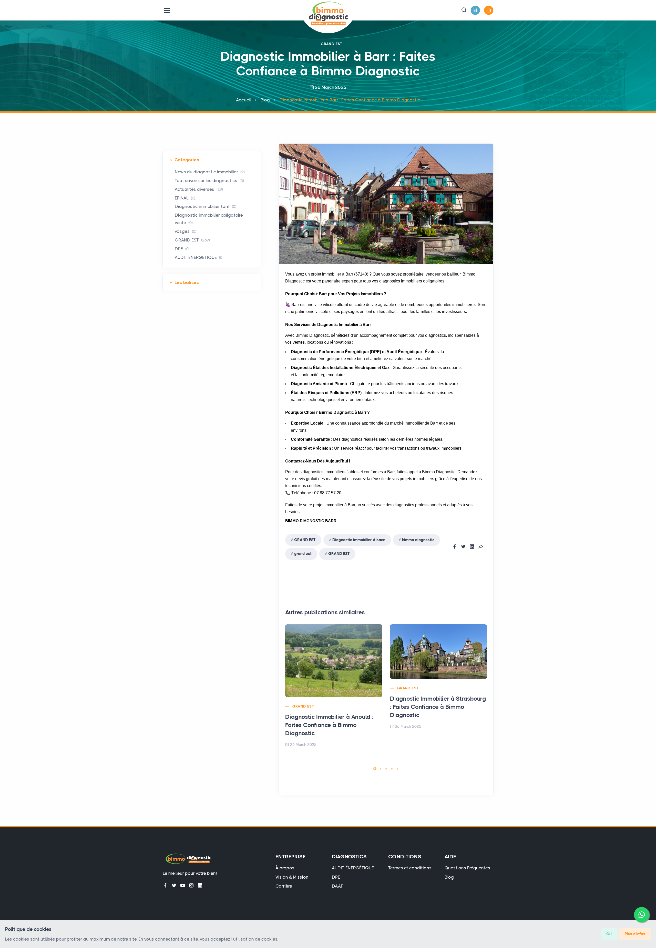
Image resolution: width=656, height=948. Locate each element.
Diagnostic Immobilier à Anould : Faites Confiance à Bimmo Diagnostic (329, 725)
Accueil (243, 99)
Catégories (187, 159)
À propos (284, 867)
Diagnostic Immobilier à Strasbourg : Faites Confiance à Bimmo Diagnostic (438, 707)
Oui (609, 934)
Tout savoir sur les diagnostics (209, 180)
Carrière (283, 886)
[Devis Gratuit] (475, 10)
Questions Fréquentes (467, 867)
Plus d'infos (635, 934)
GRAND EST (331, 44)
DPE (182, 248)
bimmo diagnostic (418, 540)
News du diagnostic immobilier (210, 171)
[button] (464, 10)
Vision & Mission (292, 877)
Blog (265, 99)
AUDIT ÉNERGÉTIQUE (199, 257)
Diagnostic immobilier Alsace (358, 540)
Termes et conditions (410, 867)
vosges (185, 231)
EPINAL (185, 198)
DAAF (337, 886)
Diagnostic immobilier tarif (205, 206)
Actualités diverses (199, 189)
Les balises (187, 282)
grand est (303, 553)
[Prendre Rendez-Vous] (488, 10)
